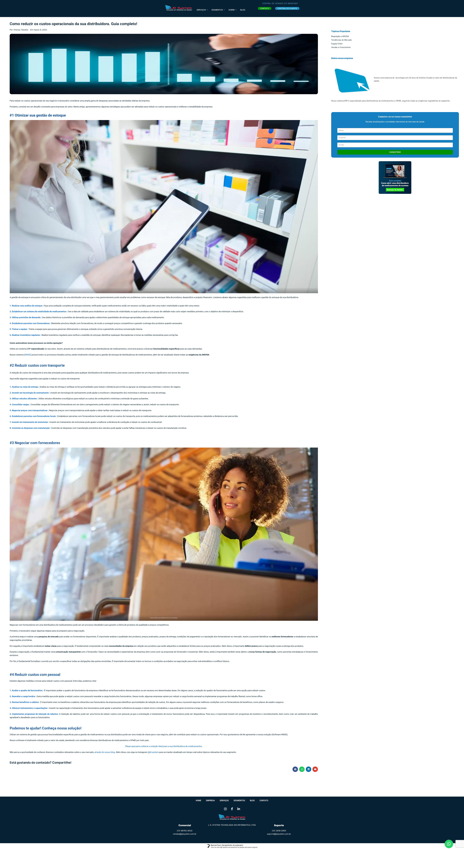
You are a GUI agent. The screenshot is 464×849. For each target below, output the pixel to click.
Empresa (210, 800)
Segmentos (239, 800)
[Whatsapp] (448, 843)
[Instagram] (225, 809)
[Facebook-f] (232, 809)
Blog (242, 10)
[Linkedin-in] (239, 809)
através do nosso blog (104, 752)
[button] (264, 8)
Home (198, 800)
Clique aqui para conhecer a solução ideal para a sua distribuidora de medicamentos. (163, 746)
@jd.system (153, 752)
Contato (264, 800)
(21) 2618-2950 (279, 830)
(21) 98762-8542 (184, 830)
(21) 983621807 (290, 3)
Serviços (201, 10)
